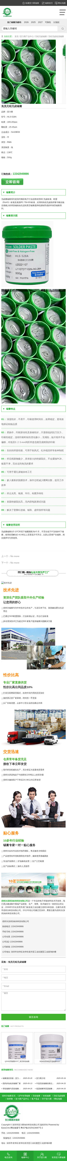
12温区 (56, 22)
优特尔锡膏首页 (9, 1096)
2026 (26, 22)
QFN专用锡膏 (24, 1096)
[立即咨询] (12, 181)
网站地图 (61, 3)
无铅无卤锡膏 (41, 36)
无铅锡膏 (36, 1096)
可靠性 (48, 22)
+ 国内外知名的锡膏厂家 (16, 1083)
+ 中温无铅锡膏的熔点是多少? (50, 1083)
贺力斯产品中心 (27, 36)
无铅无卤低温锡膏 (56, 36)
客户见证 (35, 1099)
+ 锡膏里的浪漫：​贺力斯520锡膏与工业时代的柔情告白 (16, 1078)
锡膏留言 (49, 3)
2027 (40, 22)
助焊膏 (10, 1099)
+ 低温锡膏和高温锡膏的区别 (50, 1089)
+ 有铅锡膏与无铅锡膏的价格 (16, 1089)
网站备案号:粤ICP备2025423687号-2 (26, 1128)
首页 (17, 36)
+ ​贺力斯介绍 (50, 1078)
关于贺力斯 (47, 1099)
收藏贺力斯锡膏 (32, 3)
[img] (17, 1048)
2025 (33, 22)
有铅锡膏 (47, 1096)
